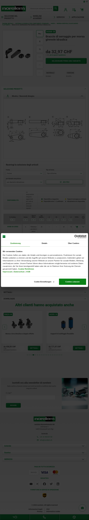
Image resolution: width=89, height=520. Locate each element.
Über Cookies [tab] (73, 243)
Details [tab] (44, 243)
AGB (28, 272)
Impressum (7, 272)
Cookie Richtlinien (26, 269)
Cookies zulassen (72, 282)
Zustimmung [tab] (15, 243)
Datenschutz (19, 272)
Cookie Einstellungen (42, 282)
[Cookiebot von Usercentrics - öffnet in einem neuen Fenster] (76, 236)
